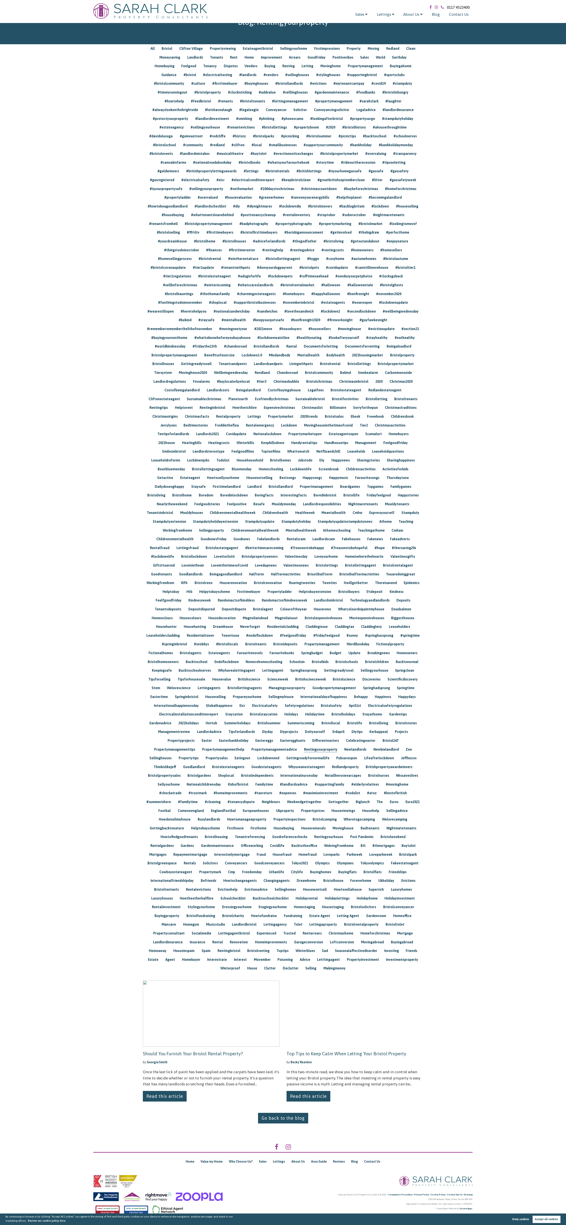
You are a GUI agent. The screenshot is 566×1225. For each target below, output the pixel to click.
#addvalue (267, 92)
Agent (170, 960)
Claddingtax (344, 627)
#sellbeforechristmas (180, 285)
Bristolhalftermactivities (359, 574)
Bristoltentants (166, 889)
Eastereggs (264, 740)
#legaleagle (249, 110)
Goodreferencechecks (289, 837)
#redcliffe (218, 136)
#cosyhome (335, 259)
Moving (373, 48)
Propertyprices (313, 811)
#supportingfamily (329, 784)
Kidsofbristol (238, 784)
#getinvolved (341, 232)
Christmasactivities (390, 425)
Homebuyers (399, 434)
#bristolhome (204, 241)
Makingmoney (334, 968)
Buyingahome (400, 66)
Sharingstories (368, 460)
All (153, 48)
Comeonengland (191, 811)
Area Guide (319, 1161)
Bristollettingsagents (245, 688)
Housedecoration (222, 618)
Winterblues (305, 951)
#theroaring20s (404, 548)
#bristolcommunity (169, 83)
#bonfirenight (358, 294)
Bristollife (351, 495)
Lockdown (289, 425)
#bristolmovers (320, 206)
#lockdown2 (330, 311)
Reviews (339, 1161)
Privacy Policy (421, 1194)
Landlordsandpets (268, 364)
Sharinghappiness (401, 460)
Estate (153, 960)
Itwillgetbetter (356, 583)
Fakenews (375, 539)
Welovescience (179, 688)
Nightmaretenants (363, 504)
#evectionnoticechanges (293, 154)
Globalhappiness (219, 706)
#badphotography (253, 224)
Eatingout (242, 758)
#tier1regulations (177, 276)
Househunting (195, 627)
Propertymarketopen (305, 434)
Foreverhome (360, 881)
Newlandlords (355, 749)
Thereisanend (386, 583)
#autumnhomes (363, 259)
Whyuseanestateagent (306, 767)
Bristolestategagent (222, 548)
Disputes (231, 66)
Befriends (208, 881)
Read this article (164, 1096)
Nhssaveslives (407, 775)
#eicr (220, 180)
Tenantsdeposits (168, 609)
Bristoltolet (395, 924)
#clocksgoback (391, 276)
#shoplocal (218, 302)
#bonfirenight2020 (305, 320)
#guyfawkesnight (373, 320)
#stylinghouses (328, 75)
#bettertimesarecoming (264, 548)
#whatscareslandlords (255, 285)
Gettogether (338, 802)
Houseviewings (343, 811)
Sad (325, 951)
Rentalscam (296, 539)
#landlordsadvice (294, 784)
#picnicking (290, 136)
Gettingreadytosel (339, 670)
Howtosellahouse (348, 889)
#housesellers (319, 329)
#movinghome (397, 784)
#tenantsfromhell (163, 224)
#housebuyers (290, 329)
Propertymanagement (365, 66)
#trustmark (198, 793)
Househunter (166, 627)
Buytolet (409, 846)
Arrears (294, 57)
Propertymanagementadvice (274, 749)
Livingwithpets (301, 364)
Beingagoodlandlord (226, 574)
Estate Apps (466, 1208)
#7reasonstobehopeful (349, 548)
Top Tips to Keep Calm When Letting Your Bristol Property (346, 1053)
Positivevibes (343, 57)
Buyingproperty (167, 916)
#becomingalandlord (385, 197)
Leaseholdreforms (165, 460)
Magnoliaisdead (255, 618)
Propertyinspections (289, 819)
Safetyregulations (299, 706)
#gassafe (376, 171)
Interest (240, 960)
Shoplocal (226, 775)
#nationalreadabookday (212, 162)
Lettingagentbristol (234, 933)
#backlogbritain (352, 206)
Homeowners (407, 653)
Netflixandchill (328, 451)
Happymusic (338, 478)
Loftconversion (342, 942)
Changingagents (277, 881)
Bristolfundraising (200, 916)
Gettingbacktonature (167, 828)
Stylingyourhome (201, 907)
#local (257, 145)
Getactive (165, 478)
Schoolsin (297, 662)
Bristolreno (203, 583)
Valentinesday (296, 556)
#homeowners (362, 250)
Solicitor (300, 110)
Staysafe (198, 486)
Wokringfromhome (339, 846)
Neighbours (271, 802)
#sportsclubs (394, 75)
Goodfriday (316, 57)
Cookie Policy (438, 1194)
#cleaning (213, 802)
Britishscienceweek (310, 679)
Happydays (407, 697)
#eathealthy (405, 338)
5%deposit (374, 592)
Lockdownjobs (198, 460)
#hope (380, 548)
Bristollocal (330, 723)
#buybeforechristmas (361, 189)
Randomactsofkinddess (236, 600)
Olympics (322, 863)
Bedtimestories (196, 425)
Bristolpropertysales (164, 775)
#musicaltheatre (230, 154)
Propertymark (210, 872)
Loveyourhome (326, 556)
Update (354, 653)
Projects (401, 732)
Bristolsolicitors (363, 907)
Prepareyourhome (247, 697)
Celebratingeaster (360, 740)
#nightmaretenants (388, 215)
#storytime (325, 162)
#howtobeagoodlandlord (167, 206)
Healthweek (305, 513)
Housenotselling (259, 478)
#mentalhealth (234, 320)
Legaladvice (366, 110)
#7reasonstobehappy (307, 548)
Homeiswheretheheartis (364, 556)
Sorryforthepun (365, 408)
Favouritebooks (282, 653)
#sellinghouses (297, 75)
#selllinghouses (295, 92)
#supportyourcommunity (323, 145)
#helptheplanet (349, 197)
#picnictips (347, 136)
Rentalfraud (159, 548)
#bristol (190, 75)
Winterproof (230, 968)
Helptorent (184, 408)
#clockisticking (240, 92)
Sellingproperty (211, 530)
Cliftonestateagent (164, 399)
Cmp (231, 872)
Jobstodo (305, 460)
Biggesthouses (402, 618)
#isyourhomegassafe (344, 171)
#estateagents (333, 302)
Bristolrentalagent (398, 565)
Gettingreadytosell (196, 364)
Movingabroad (372, 942)
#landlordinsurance (398, 110)
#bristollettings (274, 127)
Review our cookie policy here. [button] (47, 1220)
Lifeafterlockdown (379, 758)
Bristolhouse (333, 881)
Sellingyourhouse (374, 670)
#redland (217, 145)
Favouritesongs (367, 478)
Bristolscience (344, 679)
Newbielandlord (386, 749)
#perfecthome (397, 232)
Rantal (291, 346)
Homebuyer (191, 960)
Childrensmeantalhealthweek (255, 530)
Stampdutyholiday (296, 521)
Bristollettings (359, 364)
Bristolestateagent (346, 390)
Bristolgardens (199, 775)
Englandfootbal (223, 811)
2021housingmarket (367, 355)
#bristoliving (333, 241)
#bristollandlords (289, 83)
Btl (363, 846)
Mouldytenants (397, 504)
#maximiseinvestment (320, 793)
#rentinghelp (272, 250)
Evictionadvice (256, 889)
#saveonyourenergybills (310, 197)
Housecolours (190, 618)
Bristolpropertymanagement (174, 355)
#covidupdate (337, 267)
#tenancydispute (241, 802)
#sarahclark (369, 101)
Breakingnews (378, 653)
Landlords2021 (207, 434)
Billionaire (338, 408)
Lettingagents (209, 688)
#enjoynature (397, 241)
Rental (217, 942)
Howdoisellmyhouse (175, 819)
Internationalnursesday (299, 775)
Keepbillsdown (272, 443)
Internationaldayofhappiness (323, 697)
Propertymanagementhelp (223, 749)
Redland (392, 48)
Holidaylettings (337, 898)
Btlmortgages (384, 846)
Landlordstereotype (208, 451)
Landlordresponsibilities (322, 504)
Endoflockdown (226, 662)
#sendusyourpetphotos (353, 276)
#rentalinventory (296, 215)
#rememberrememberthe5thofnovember (179, 329)
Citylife (297, 872)
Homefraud (307, 854)
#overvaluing (375, 154)
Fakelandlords (268, 539)
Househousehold (250, 460)
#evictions (318, 83)
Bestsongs (287, 478)
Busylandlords (209, 819)
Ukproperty (285, 811)
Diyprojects (289, 732)
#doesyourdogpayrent (274, 267)
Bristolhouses (163, 364)
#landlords (247, 75)
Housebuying (283, 828)
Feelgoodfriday (395, 443)
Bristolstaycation (263, 714)
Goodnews (241, 539)
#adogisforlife (249, 276)
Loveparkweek (380, 854)
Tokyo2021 (299, 863)
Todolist (222, 460)
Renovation (239, 942)
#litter (377, 180)
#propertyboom (306, 127)
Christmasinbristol (353, 381)
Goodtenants (161, 574)
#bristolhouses (234, 241)
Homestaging (304, 907)
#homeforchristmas (400, 189)
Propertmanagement (316, 486)
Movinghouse (343, 828)
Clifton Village (191, 48)
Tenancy (210, 66)
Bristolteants (255, 644)
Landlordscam (323, 539)
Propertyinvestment (363, 960)
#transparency (405, 154)
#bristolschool (164, 145)
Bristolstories (406, 723)
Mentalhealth (308, 355)
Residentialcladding (283, 627)
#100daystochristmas (277, 189)
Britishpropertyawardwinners (389, 767)
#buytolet (258, 154)
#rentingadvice (302, 250)
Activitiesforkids (395, 469)
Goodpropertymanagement (334, 688)
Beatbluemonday (171, 469)
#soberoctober (354, 215)
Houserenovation (233, 583)
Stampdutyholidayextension (215, 521)
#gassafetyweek (403, 180)
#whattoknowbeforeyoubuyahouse (222, 338)
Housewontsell (315, 889)
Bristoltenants (405, 399)
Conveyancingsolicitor (331, 110)
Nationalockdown (267, 434)
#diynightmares (259, 206)
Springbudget (312, 653)
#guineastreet (191, 136)
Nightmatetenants (401, 828)
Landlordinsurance (168, 942)
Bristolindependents (257, 775)
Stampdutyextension (169, 521)
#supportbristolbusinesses (255, 302)
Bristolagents (190, 653)
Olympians (345, 863)
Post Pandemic (362, 837)
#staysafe (206, 320)
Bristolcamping (325, 819)
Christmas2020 (401, 381)
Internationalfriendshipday (172, 881)
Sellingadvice (397, 811)
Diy (321, 460)
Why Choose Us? (241, 1161)
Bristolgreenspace (162, 863)
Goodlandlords (191, 574)
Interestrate (217, 960)
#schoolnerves (405, 136)
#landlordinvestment (212, 119)
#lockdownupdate (393, 302)
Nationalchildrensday (204, 784)
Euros (394, 802)
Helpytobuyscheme (214, 592)
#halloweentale (360, 285)
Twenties (329, 583)
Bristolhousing (216, 837)
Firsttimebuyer (248, 592)
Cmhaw (397, 530)
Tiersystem (163, 373)
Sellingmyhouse (281, 697)
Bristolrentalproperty (361, 924)
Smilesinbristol (174, 451)
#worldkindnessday (170, 346)
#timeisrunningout (172, 92)
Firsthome (258, 828)
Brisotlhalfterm (319, 574)
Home (249, 57)
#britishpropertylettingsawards (211, 171)
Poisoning (285, 960)
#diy (236, 206)
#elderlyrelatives (365, 784)
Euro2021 (412, 802)
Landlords (195, 57)
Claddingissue (317, 627)
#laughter (393, 101)
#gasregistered (162, 180)
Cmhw (357, 513)
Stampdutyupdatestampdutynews (345, 521)
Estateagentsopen (343, 434)
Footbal (164, 811)
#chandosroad (235, 346)
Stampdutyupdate (259, 521)
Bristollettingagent (360, 565)
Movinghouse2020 (193, 373)
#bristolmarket (370, 224)
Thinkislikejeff (165, 767)
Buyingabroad (402, 942)
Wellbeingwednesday (231, 373)
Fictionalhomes (161, 653)
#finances (214, 250)
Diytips (357, 732)
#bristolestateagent (214, 276)
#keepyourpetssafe (268, 320)
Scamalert (373, 434)
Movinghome (330, 66)
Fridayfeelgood (379, 495)
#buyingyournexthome (169, 338)
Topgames (375, 486)
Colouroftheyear (293, 609)
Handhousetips (336, 443)
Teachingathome (371, 530)
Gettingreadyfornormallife (307, 758)
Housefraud (282, 854)
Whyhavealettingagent (236, 670)
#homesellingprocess (175, 259)
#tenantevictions (241, 127)
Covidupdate (236, 434)
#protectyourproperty (170, 119)
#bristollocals (227, 644)
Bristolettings (327, 565)
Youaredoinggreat (400, 574)
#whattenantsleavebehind (212, 215)
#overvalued (208, 197)
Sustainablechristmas (204, 399)
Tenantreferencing (250, 837)
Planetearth (238, 399)
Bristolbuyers (348, 592)
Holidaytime (315, 714)
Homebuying (164, 66)
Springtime (405, 688)
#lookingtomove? (403, 224)
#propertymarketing (335, 224)
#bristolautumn (395, 259)
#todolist (352, 793)
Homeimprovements (271, 942)
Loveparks (331, 854)
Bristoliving (156, 495)
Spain (206, 951)
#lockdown (380, 206)
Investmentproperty (402, 960)
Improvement (271, 57)
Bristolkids (320, 662)
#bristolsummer (318, 136)
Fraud (261, 854)
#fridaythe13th (205, 346)
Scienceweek (277, 679)
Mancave (169, 924)
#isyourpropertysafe (166, 189)
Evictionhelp (227, 889)
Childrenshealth (275, 513)
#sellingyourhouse (205, 127)
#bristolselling (168, 232)
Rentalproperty (228, 416)
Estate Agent (319, 916)
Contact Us (458, 14)
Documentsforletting (321, 346)
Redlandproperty (345, 767)
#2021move (263, 329)
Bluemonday (242, 469)
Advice (305, 960)
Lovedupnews (266, 565)
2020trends (309, 416)
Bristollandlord (281, 486)
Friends (411, 951)
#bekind (185, 320)
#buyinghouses (256, 83)
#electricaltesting (217, 75)
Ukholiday (386, 881)
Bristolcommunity (319, 373)
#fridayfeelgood (326, 635)
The (380, 802)
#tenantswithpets (235, 267)
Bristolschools (346, 662)
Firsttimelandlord (227, 486)
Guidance (168, 75)
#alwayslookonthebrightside (175, 110)
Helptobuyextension (315, 592)
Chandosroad (287, 373)
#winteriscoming (217, 285)
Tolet (298, 924)
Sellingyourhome (293, 48)
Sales (359, 14)
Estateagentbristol (258, 48)
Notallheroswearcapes (343, 775)
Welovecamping (394, 819)
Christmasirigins (165, 416)
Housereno (322, 609)
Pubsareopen (346, 758)
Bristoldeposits (285, 644)
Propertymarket (280, 416)
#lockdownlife (162, 556)
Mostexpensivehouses (366, 618)
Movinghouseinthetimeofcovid (328, 425)
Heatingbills (191, 443)
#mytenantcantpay (348, 83)
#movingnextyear (233, 329)
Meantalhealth (333, 513)
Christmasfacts (197, 416)
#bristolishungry (395, 92)
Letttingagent (328, 960)
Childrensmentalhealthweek (232, 513)
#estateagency (171, 127)
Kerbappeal (378, 732)
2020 (378, 381)
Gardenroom (376, 916)
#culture (198, 83)
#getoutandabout (365, 241)
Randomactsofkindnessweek (284, 600)
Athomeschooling (337, 530)
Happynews (340, 460)
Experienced (266, 933)
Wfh (184, 583)
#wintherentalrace (243, 259)
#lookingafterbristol (326, 119)
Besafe (259, 504)
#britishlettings (308, 171)
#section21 (410, 329)
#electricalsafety (195, 180)
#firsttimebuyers (220, 232)
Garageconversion (308, 942)
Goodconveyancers (269, 863)
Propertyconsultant (169, 933)
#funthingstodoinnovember (180, 302)
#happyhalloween (325, 294)
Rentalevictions (198, 889)
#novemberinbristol (298, 302)
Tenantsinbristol (160, 513)
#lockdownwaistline (273, 338)
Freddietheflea (227, 425)
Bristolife (354, 723)
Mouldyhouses (191, 513)
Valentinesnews (296, 565)
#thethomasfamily (215, 294)
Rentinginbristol (212, 408)
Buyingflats (347, 872)
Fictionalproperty (390, 644)
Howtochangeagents (240, 881)
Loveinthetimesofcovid (229, 565)
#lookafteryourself (344, 338)
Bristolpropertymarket (396, 364)
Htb (189, 592)
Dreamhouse (223, 627)
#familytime (188, 802)
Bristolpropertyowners (260, 556)
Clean (410, 48)
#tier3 (261, 381)
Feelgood (188, 66)
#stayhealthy (377, 338)
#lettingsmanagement (290, 101)
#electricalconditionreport (252, 180)
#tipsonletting (393, 162)
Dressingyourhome (237, 907)
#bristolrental (210, 259)
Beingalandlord (248, 390)
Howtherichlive (244, 408)
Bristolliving (378, 723)
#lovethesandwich (299, 311)
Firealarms (201, 381)
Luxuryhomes (401, 889)
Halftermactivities (285, 574)
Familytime (264, 784)
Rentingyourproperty (320, 749)
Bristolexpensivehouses (323, 618)
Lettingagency (275, 924)
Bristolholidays (343, 714)
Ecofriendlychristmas (272, 399)
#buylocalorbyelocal (233, 381)
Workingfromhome (177, 530)
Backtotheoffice (304, 846)
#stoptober (326, 215)
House (252, 968)
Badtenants (370, 828)
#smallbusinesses (283, 145)
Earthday (399, 57)
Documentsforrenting (362, 346)
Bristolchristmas (319, 381)
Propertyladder (280, 592)
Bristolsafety (331, 706)
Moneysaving (169, 57)
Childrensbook (402, 416)
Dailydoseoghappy (169, 486)
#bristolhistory (354, 127)
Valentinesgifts (402, 556)
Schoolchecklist (233, 898)
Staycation (234, 714)
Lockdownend (268, 758)
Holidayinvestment (399, 898)
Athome (385, 521)
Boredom (206, 495)
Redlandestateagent (385, 390)
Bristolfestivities (345, 399)
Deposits (403, 600)
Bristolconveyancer (398, 907)
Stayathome (372, 714)
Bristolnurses (378, 775)
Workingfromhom (160, 583)
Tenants (216, 57)
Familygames (400, 486)
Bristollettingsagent (208, 469)
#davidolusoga (161, 136)
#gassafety (399, 171)
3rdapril (338, 732)
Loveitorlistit (224, 556)
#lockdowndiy (290, 206)
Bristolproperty (402, 355)
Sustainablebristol (310, 399)
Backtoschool (196, 662)
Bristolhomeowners (163, 662)
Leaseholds (356, 451)
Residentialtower (200, 635)
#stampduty (402, 83)
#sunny (352, 635)
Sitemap (468, 1194)
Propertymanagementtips (174, 749)
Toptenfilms (270, 451)
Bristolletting (376, 399)
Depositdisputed (201, 609)
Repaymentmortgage (190, 854)
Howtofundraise (264, 916)
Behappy (361, 697)
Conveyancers (236, 863)
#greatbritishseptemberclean (341, 180)
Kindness (396, 592)
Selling (310, 968)
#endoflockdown (259, 635)
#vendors (271, 75)
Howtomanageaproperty (246, 819)
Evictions (408, 881)
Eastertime (159, 697)
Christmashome (341, 933)
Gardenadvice (160, 723)
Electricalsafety (265, 706)
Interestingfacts (294, 495)
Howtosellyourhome (223, 478)
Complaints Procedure (400, 1194)
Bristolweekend (393, 837)
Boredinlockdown (234, 495)
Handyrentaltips (304, 443)
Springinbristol (186, 697)
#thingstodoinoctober (181, 250)
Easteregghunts (292, 740)
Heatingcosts (218, 443)
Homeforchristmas (375, 933)
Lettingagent (272, 670)
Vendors (251, 66)
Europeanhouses (256, 811)
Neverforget (250, 627)
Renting (288, 66)
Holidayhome (367, 898)
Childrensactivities (361, 469)
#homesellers (391, 250)
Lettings (384, 14)
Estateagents (219, 653)
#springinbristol (174, 644)
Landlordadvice (209, 732)
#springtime (410, 635)
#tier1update (203, 267)
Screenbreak (329, 469)
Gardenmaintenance (217, 846)
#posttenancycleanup (258, 215)
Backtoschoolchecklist (271, 898)
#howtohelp (174, 101)
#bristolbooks (249, 162)
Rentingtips (158, 408)
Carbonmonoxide (398, 373)
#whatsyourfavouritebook (288, 162)
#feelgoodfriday (293, 635)
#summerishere (158, 802)
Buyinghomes (320, 872)
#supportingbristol (362, 75)
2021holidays (188, 723)
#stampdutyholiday (397, 119)
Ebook (355, 416)
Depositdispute (234, 609)
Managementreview (174, 732)
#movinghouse (349, 329)
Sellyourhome (169, 784)
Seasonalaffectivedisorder (356, 951)
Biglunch (363, 802)
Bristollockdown (194, 556)
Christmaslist (312, 408)
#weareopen (362, 302)
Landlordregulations (169, 381)
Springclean (404, 670)
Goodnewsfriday (214, 539)
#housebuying (173, 215)
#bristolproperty (207, 92)
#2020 (330, 127)
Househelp (370, 811)
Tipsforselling (159, 679)
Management (365, 443)
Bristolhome (182, 495)
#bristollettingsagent (283, 259)
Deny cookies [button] (520, 1219)
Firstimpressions (327, 48)
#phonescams (292, 119)
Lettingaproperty (323, 924)
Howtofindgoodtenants (179, 837)
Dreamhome (306, 881)
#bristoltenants (252, 101)
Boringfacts (264, 495)
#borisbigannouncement (303, 232)
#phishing (266, 119)
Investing (391, 951)
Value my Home (212, 1161)
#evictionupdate (381, 329)
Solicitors (210, 863)
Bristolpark (408, 854)
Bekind (345, 373)
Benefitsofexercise (219, 355)
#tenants (225, 101)
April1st (355, 706)
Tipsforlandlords (241, 732)
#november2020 (388, 294)
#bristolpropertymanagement (208, 224)
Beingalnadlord (399, 346)
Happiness (383, 697)
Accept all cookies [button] (546, 1219)
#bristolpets (309, 267)
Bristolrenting (258, 951)
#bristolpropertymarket (339, 154)
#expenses (287, 793)
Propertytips (189, 758)
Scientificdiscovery (403, 679)
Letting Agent (348, 916)
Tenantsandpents (233, 364)
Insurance (197, 942)
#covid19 (378, 83)
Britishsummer (269, 723)
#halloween (330, 285)
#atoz (372, 793)
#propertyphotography (293, 224)
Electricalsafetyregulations (390, 706)
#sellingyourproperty (206, 189)
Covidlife (277, 846)
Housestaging (333, 907)
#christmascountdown (319, 189)
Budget (335, 653)
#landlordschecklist (210, 206)
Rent (233, 57)
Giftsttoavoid (164, 565)
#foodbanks (365, 92)
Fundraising (293, 916)
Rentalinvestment (166, 907)
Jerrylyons (169, 425)
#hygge (313, 259)
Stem (156, 688)
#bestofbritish (395, 793)
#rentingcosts (332, 250)
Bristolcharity (233, 916)
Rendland (262, 373)
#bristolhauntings (179, 294)
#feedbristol (201, 101)
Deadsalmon (401, 609)
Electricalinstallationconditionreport (188, 714)
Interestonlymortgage (232, 854)
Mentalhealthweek (301, 530)
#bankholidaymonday (396, 145)
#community (193, 145)
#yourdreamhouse (172, 241)
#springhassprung (379, 635)
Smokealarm (368, 373)
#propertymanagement (333, 101)
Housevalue (221, 679)
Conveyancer (276, 110)
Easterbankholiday (234, 740)
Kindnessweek (199, 600)
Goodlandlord (194, 767)
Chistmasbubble (286, 381)
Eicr (242, 706)
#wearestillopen (160, 311)
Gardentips (398, 714)
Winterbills (245, 443)
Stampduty (410, 513)
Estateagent (190, 478)
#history (239, 136)
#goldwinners (168, 171)
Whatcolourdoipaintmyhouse (361, 609)
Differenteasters (325, 740)
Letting (307, 66)
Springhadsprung (376, 688)
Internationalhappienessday (176, 706)
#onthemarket (241, 189)
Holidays (291, 714)
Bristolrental (330, 364)
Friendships (398, 872)
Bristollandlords (266, 346)
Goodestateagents (266, 767)
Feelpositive (237, 504)
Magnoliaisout (286, 618)
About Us (411, 14)
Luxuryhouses (162, 898)
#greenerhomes (271, 197)
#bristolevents (161, 154)
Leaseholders (399, 627)
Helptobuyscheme (205, 828)
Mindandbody (279, 355)
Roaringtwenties (302, 583)
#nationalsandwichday (232, 311)
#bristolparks (263, 136)
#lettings (251, 171)
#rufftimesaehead (313, 276)
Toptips (283, 951)
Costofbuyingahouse (284, 390)
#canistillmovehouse (371, 267)
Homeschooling (271, 469)
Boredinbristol (325, 495)
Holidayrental (307, 898)
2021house (166, 443)
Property (354, 48)
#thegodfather (305, 241)
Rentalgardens (162, 846)
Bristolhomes (280, 460)
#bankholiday (361, 145)
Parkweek (354, 854)
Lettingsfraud (187, 548)
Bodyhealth (335, 355)
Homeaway (157, 951)
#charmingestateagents (256, 294)
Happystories (408, 495)
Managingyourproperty (287, 688)
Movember (262, 960)
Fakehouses (351, 539)
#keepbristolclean (296, 180)
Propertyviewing (223, 48)
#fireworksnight (340, 320)
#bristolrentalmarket (297, 285)
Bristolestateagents (228, 767)
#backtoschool (374, 136)
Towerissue (230, 635)
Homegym (191, 924)
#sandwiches (267, 311)
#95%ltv (193, 232)
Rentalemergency (260, 425)
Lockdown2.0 (252, 355)
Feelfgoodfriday (169, 600)
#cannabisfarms (173, 162)
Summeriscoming (300, 723)
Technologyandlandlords (370, 600)
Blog (436, 14)
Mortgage (405, 933)
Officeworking (252, 846)
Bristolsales (334, 416)
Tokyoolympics (372, 863)
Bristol (167, 48)
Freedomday (252, 872)
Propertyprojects (181, 740)
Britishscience (249, 679)
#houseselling (407, 206)
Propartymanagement (322, 644)
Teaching (406, 521)
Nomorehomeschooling (264, 662)
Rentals (190, 863)
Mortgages (157, 854)
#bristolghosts (391, 285)
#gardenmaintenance (332, 92)
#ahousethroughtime (390, 127)
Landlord (254, 486)
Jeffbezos (409, 758)
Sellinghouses (160, 758)
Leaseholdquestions (388, 451)
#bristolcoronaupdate (168, 267)
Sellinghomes (285, 889)
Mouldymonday (284, 504)
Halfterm (256, 574)
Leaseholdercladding (163, 635)
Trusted (289, 933)
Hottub (211, 723)
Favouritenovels (250, 653)
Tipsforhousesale (191, 679)
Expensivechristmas (279, 408)
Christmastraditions (401, 408)
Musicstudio (215, 924)
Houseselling (215, 697)
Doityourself (315, 732)
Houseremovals (313, 828)
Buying (269, 66)
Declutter (290, 968)
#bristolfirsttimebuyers (258, 232)
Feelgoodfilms (242, 451)
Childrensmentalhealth (174, 539)
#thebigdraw (369, 232)
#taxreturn (263, 793)
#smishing (244, 119)
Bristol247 (390, 740)
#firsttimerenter (242, 250)
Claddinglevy (371, 627)
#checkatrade (170, 793)
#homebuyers (293, 294)
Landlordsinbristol (328, 600)
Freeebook (375, 416)
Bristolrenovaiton (268, 583)
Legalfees (316, 390)
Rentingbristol (229, 951)
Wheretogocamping (359, 819)
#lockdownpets (280, 276)
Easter (207, 740)
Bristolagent (263, 609)
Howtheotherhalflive (196, 898)
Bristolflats (372, 872)
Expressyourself (381, 513)
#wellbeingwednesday (401, 311)
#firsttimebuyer (224, 83)
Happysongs (312, 478)
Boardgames (350, 486)
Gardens (187, 846)
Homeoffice (402, 916)
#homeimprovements (230, 793)
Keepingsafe (162, 670)
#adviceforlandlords (269, 241)
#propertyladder (177, 197)
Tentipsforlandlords (173, 434)
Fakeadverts (400, 539)
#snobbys (201, 644)
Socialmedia (201, 933)
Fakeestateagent (405, 863)
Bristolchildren (377, 662)
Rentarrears (312, 933)
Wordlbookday (358, 644)
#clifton (238, 145)
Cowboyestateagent (175, 872)
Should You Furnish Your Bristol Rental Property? (193, 1053)
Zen (409, 749)
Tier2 (364, 425)
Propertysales (217, 758)
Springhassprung (303, 670)
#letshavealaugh (218, 110)
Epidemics (411, 583)
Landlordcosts (218, 390)
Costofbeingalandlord (182, 390)
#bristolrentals (277, 171)
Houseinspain (184, 951)
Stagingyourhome (272, 907)
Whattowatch (298, 451)
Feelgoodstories (207, 504)
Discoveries (371, 679)
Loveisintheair (193, 565)
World (380, 57)
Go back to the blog (283, 1118)
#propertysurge (362, 119)
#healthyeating (308, 338)
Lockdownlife (301, 469)
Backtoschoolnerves (195, 670)
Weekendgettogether (304, 802)
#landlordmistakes (195, 154)
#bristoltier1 (405, 267)
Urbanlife (276, 872)
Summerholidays (237, 723)
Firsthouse (235, 828)
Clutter (270, 968)
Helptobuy (171, 592)
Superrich (376, 889)
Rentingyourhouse (328, 837)
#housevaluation (238, 197)
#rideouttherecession (358, 162)
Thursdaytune (397, 478)
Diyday (267, 732)
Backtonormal (407, 662)
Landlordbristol (244, 924)
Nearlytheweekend (172, 504)
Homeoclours (162, 618)
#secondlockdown (361, 311)
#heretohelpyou (194, 311)
